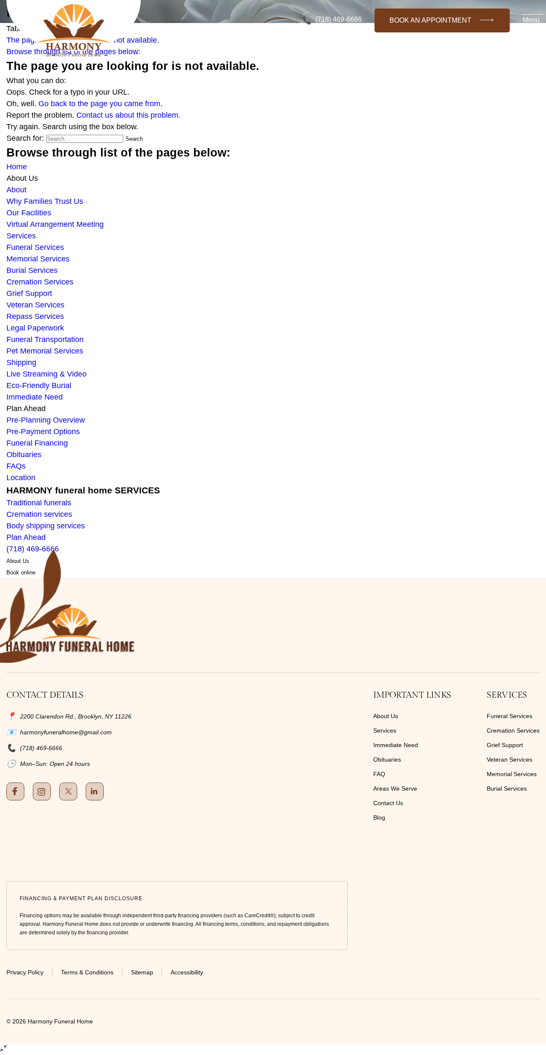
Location (20, 477)
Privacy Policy (25, 972)
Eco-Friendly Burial (38, 385)
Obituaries (23, 454)
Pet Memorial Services (44, 351)
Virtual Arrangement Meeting (55, 224)
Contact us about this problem (127, 115)
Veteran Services (35, 305)
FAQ (379, 774)
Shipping (21, 362)
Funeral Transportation (45, 339)
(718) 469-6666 (338, 19)
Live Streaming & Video (46, 374)
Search (134, 139)
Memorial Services (38, 259)
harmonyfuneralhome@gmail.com (66, 732)
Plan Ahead (26, 537)
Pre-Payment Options (43, 431)
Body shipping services (45, 526)
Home (16, 166)
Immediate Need (34, 397)
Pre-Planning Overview (45, 420)
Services (21, 236)
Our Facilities (28, 213)
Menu (531, 19)
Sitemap (142, 972)
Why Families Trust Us (44, 201)
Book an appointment (430, 20)
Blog (379, 817)
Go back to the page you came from (99, 103)
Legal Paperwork (35, 328)
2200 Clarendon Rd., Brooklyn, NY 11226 (75, 716)
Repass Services (35, 316)
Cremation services (39, 514)
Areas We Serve (395, 788)
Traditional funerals (38, 503)
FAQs (16, 466)
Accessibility (187, 972)
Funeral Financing (37, 443)
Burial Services (32, 270)
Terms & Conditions (87, 972)
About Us (385, 716)
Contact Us (388, 803)
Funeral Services (35, 247)
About (16, 189)
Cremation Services (39, 282)
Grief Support (29, 293)
